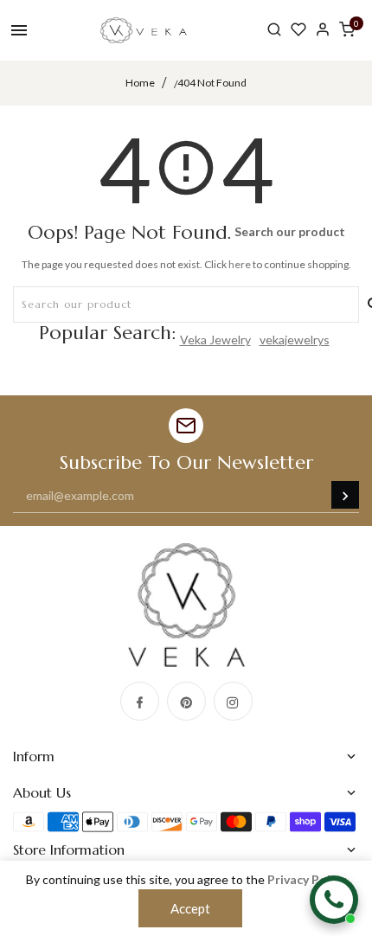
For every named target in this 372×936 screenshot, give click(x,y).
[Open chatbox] (334, 899)
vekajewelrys (295, 339)
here (239, 264)
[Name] (345, 495)
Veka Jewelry (215, 339)
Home (140, 82)
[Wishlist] (298, 30)
